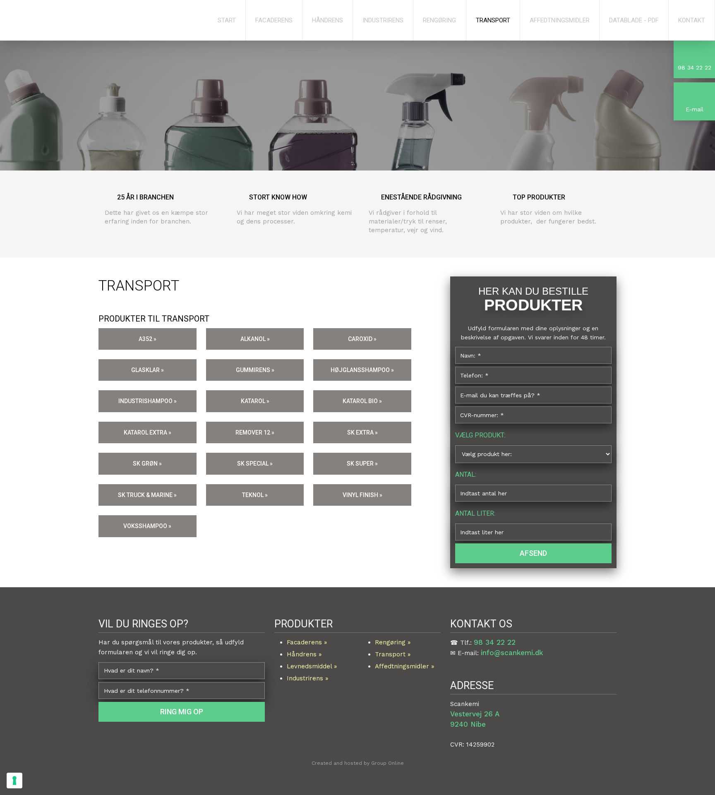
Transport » (392, 654)
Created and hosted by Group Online (358, 763)
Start (227, 20)
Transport (493, 20)
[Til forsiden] (89, 21)
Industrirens (382, 20)
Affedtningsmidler (560, 20)
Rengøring (439, 20)
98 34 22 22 (495, 642)
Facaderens (274, 20)
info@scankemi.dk (512, 652)
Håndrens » (304, 654)
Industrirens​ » (307, 678)
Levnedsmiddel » (312, 666)
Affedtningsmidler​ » (404, 666)
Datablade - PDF (634, 20)
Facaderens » (307, 642)
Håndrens (327, 20)
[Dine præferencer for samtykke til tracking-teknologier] (14, 780)
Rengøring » (392, 642)
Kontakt (691, 20)
